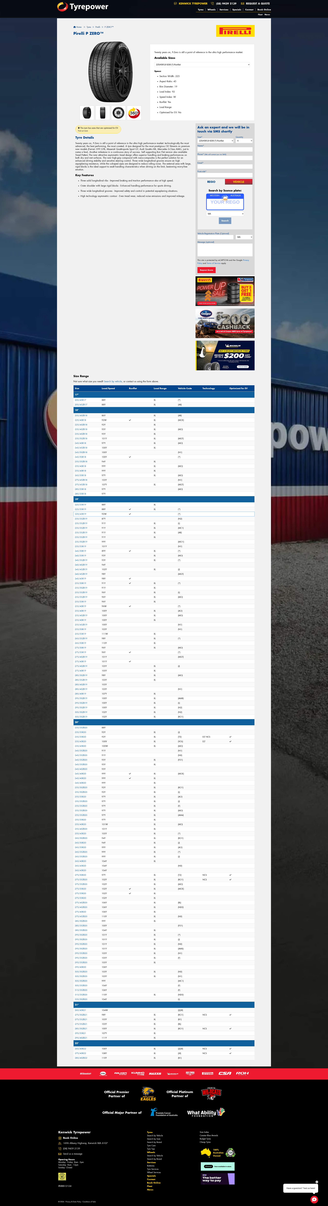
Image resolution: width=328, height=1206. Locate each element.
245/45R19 (80, 578)
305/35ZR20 (81, 985)
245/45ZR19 (81, 569)
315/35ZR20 (81, 990)
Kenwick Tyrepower (192, 3)
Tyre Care (151, 1145)
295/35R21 (80, 1033)
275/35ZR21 (81, 1019)
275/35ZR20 (81, 879)
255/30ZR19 (81, 587)
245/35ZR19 (81, 560)
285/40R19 (80, 693)
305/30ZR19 (81, 712)
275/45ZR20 (81, 916)
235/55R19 (80, 546)
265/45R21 (80, 1010)
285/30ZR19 (81, 675)
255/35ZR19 (81, 592)
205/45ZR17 (81, 404)
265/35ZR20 (81, 852)
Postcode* (201, 171)
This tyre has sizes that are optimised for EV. (98, 129)
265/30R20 (80, 842)
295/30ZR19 (81, 698)
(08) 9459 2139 (226, 3)
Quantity (239, 137)
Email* (200, 163)
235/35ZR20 (81, 727)
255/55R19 (80, 634)
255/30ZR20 (81, 787)
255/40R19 (80, 606)
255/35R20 (80, 796)
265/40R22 (80, 1048)
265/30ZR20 (81, 838)
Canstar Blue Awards (209, 1135)
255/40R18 (80, 466)
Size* (199, 137)
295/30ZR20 (81, 935)
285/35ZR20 (81, 925)
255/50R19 (80, 629)
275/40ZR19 (81, 657)
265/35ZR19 (81, 638)
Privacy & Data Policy (73, 1202)
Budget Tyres (205, 1138)
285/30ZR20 (81, 921)
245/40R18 (80, 443)
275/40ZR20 (81, 902)
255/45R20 (80, 833)
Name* (200, 145)
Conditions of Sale (89, 1202)
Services (224, 9)
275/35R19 (80, 652)
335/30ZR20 (81, 999)
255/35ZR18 (81, 461)
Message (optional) (205, 242)
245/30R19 (80, 551)
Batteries (150, 1165)
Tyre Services (152, 1169)
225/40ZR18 (81, 424)
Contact (249, 9)
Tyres (200, 9)
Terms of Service (214, 263)
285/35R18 (80, 489)
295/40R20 (80, 967)
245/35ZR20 (81, 750)
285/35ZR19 (81, 680)
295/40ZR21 (81, 1038)
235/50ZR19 (81, 541)
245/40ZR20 (81, 769)
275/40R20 (80, 912)
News (267, 14)
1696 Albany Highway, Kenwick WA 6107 (85, 1143)
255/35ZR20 (81, 801)
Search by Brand (154, 1142)
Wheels (212, 9)
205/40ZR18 (81, 415)
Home (78, 27)
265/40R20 (80, 861)
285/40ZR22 (81, 1058)
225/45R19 (80, 514)
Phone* (211, 154)
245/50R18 (80, 457)
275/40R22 (80, 1053)
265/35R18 (80, 475)
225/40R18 (80, 420)
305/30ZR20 (81, 971)
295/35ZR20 (81, 953)
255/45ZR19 (81, 624)
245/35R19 (80, 555)
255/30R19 (80, 583)
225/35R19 (80, 504)
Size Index (204, 1132)
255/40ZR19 (81, 615)
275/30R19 (80, 647)
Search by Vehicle (155, 1135)
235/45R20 (80, 741)
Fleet (260, 14)
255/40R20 (80, 824)
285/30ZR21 (81, 1028)
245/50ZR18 (81, 452)
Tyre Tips (151, 1149)
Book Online (264, 9)
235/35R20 (80, 732)
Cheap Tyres (205, 1142)
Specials (236, 9)
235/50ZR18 (81, 438)
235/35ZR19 (81, 518)
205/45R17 (80, 400)
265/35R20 (80, 847)
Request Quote (206, 270)
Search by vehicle (113, 381)
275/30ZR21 (81, 1014)
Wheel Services (154, 1172)
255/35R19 (80, 601)
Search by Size (153, 1139)
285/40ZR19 (81, 684)
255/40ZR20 (81, 829)
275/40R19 (80, 661)
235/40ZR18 (81, 429)
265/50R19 (80, 643)
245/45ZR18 (81, 447)
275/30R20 (80, 875)
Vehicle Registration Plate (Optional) (213, 233)
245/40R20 (80, 773)
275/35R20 (80, 888)
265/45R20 (80, 865)
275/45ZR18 (81, 480)
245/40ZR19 (81, 564)
